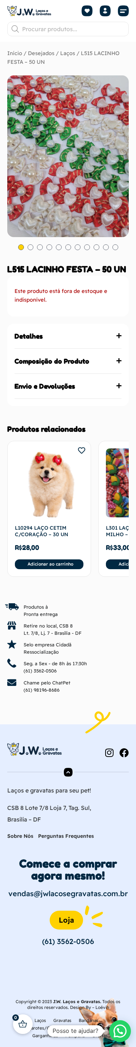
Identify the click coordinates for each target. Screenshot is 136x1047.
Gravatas (62, 1020)
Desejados (41, 53)
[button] (123, 11)
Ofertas (100, 1035)
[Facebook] (124, 752)
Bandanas (88, 1020)
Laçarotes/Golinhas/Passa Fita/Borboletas (68, 1028)
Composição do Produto (52, 361)
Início (14, 53)
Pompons (75, 1035)
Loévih (102, 1007)
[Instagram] (109, 752)
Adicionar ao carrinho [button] (50, 564)
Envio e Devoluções (45, 386)
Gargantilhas (45, 1035)
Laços (67, 53)
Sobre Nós (20, 836)
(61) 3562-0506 (40, 671)
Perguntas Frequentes (66, 836)
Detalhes (29, 336)
